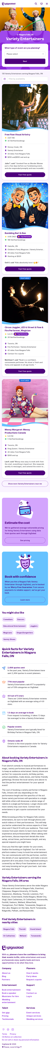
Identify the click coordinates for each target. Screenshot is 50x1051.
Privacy (13, 1034)
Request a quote (34, 979)
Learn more (25, 600)
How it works (32, 973)
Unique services (33, 1016)
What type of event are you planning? (22, 48)
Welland (23, 936)
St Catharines (9, 936)
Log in (29, 996)
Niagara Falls (8, 929)
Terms (4, 1034)
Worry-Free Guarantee (21, 587)
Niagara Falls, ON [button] (26, 35)
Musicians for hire (10, 996)
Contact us (31, 993)
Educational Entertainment (14, 626)
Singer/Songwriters (25, 633)
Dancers (20, 619)
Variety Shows (9, 639)
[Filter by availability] (27, 79)
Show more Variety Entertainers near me (25, 484)
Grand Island (35, 929)
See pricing (25, 540)
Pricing (5, 1016)
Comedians (8, 619)
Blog (4, 976)
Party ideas (31, 976)
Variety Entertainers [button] (25, 39)
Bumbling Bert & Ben (15, 233)
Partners (6, 979)
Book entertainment (11, 990)
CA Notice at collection (12, 1037)
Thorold (22, 929)
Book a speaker (9, 993)
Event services (33, 1012)
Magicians (7, 633)
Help (28, 990)
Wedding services (34, 1019)
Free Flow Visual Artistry (17, 134)
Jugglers (34, 626)
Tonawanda (36, 936)
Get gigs (6, 1012)
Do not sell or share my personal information (20, 1040)
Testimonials (8, 1019)
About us (6, 973)
